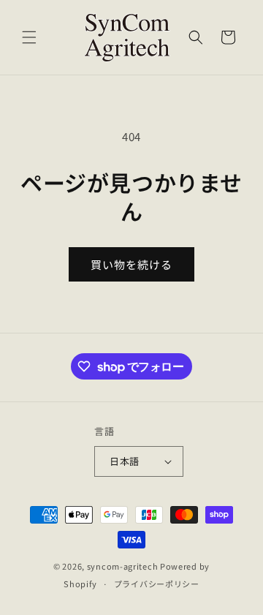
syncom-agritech (123, 566)
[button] (29, 37)
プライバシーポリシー (156, 583)
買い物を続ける (131, 264)
